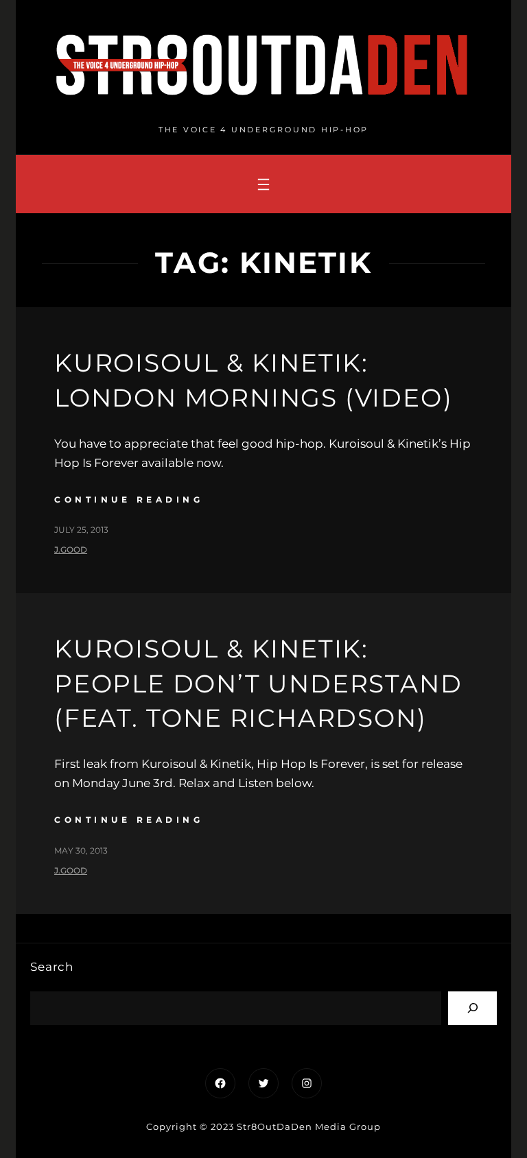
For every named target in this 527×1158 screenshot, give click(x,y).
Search (51, 967)
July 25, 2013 (81, 529)
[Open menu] (263, 184)
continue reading (128, 499)
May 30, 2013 (81, 850)
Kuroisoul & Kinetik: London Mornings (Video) (253, 380)
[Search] (472, 1008)
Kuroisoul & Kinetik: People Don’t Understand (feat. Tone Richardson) (258, 683)
